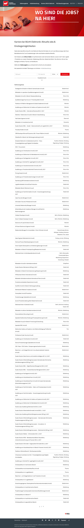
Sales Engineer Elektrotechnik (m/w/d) (24, 238)
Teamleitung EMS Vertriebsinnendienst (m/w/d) (27, 180)
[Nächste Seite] (43, 506)
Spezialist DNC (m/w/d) (21, 325)
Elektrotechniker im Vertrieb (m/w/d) (24, 304)
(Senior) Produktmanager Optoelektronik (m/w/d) (27, 343)
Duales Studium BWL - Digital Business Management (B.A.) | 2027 (31, 366)
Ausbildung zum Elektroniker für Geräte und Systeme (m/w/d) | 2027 (32, 107)
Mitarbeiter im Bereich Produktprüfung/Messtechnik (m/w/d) (30, 249)
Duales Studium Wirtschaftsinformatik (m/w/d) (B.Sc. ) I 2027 (30, 410)
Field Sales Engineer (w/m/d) (22, 118)
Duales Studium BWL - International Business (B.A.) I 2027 (29, 111)
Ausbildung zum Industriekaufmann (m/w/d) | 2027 (28, 377)
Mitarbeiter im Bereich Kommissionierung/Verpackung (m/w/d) (30, 271)
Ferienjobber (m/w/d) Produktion (23, 293)
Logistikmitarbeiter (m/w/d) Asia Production (26, 184)
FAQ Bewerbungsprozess (62, 3)
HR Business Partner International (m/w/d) (25, 275)
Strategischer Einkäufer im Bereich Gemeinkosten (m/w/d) (29, 88)
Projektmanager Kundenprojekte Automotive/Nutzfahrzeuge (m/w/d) (32, 491)
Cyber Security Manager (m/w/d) (23, 198)
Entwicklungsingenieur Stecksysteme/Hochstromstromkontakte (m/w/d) (33, 483)
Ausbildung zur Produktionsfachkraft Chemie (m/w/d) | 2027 (30, 169)
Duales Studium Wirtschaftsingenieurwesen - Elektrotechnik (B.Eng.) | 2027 (34, 430)
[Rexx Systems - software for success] (67, 514)
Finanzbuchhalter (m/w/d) (21, 130)
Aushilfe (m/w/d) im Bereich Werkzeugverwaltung (27, 286)
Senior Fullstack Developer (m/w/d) (24, 219)
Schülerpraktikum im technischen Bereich (25, 465)
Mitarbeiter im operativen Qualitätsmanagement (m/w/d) (29, 92)
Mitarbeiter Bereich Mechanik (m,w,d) (24, 188)
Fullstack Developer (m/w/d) (22, 215)
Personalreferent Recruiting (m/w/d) (24, 314)
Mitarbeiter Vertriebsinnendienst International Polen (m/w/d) (30, 278)
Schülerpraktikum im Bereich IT (23, 494)
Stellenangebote (24, 3)
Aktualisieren (65, 74)
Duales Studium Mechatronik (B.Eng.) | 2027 (26, 267)
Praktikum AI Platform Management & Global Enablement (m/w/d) (31, 103)
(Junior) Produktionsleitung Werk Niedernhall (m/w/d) (28, 301)
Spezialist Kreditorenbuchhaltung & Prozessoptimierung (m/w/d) (31, 318)
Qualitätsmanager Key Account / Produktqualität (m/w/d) (29, 100)
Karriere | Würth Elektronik (47, 3)
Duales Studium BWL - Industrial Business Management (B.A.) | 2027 (32, 370)
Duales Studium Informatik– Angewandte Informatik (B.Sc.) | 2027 (31, 444)
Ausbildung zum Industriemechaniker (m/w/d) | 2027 (28, 166)
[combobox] (55, 74)
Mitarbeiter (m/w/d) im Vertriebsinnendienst (26, 263)
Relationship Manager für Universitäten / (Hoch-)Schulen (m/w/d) (31, 230)
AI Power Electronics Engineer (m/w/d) (24, 226)
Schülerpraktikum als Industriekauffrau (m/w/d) (27, 468)
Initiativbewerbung (34, 3)
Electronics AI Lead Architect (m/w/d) (24, 223)
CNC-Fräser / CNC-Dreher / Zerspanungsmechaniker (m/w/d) (30, 346)
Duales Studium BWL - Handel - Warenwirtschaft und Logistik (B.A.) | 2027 (33, 126)
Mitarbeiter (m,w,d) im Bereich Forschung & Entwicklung (29, 321)
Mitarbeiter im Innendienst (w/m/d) (24, 122)
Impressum (24, 520)
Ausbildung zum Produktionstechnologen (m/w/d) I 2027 (29, 177)
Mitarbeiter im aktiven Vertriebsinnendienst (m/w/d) (28, 310)
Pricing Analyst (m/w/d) (21, 173)
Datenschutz (17, 520)
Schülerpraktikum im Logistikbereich (24, 472)
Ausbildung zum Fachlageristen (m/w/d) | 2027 (26, 158)
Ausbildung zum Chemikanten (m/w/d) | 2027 (26, 151)
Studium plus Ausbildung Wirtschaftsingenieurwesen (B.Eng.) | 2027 (32, 414)
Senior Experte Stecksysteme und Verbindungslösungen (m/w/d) (31, 246)
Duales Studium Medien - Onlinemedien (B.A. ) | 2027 (28, 434)
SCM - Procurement (20, 147)
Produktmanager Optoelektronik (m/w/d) (25, 297)
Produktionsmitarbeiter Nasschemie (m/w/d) (26, 282)
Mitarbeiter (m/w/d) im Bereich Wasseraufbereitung (28, 96)
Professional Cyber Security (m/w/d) (24, 335)
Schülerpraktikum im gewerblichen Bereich (25, 502)
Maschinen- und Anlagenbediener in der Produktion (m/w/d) (30, 476)
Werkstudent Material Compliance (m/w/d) (25, 289)
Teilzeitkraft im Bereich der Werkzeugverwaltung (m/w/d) (29, 137)
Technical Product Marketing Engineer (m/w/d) (26, 242)
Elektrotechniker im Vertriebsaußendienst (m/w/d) (27, 253)
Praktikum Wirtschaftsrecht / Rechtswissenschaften (28, 451)
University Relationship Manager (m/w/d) (25, 205)
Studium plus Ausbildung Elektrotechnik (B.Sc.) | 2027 (28, 407)
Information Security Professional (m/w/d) (25, 202)
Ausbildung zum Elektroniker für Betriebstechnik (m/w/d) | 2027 (31, 154)
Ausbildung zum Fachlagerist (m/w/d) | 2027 (26, 373)
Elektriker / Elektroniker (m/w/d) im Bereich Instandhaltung (30, 115)
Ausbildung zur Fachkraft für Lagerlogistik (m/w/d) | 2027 (29, 162)
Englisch (80, 3)
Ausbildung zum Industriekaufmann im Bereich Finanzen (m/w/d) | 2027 (33, 447)
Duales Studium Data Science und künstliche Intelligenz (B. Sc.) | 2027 (32, 356)
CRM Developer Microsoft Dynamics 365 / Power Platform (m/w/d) (32, 133)
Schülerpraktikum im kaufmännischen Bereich (26, 487)
